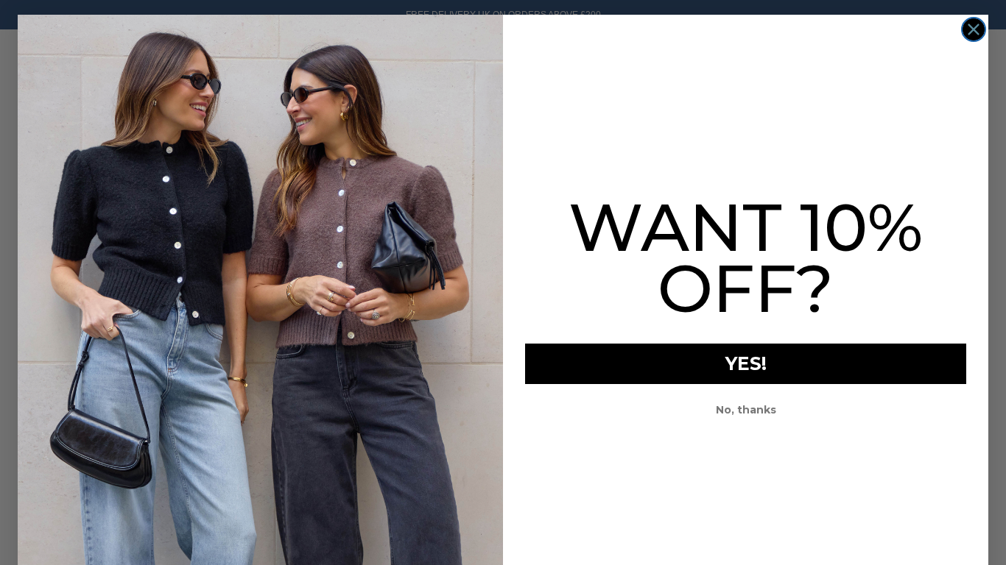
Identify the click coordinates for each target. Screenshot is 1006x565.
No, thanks (746, 409)
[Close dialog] (973, 29)
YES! (746, 363)
